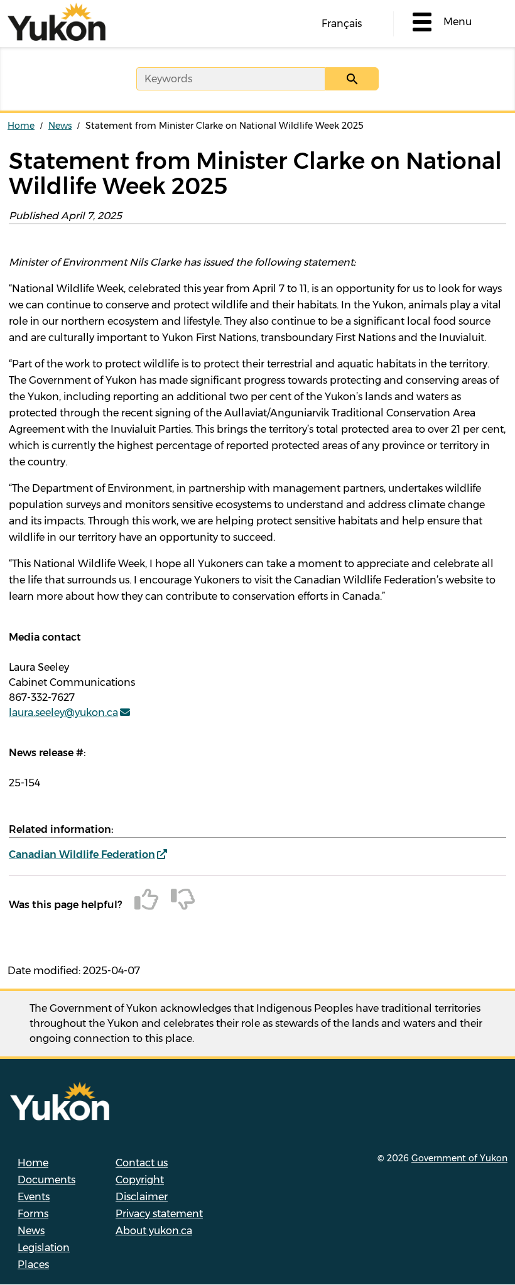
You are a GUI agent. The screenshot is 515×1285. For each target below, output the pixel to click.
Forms (33, 1214)
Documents (46, 1180)
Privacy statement (159, 1214)
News (60, 125)
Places (33, 1265)
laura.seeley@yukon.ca (63, 712)
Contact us (142, 1163)
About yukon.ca (154, 1231)
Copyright (140, 1180)
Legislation (44, 1248)
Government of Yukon (459, 1158)
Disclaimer (142, 1197)
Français (342, 24)
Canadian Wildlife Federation (82, 854)
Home (21, 125)
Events (34, 1197)
